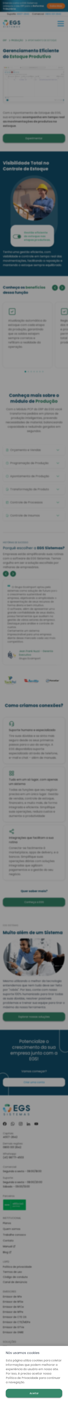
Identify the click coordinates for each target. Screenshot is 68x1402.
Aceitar (34, 1393)
